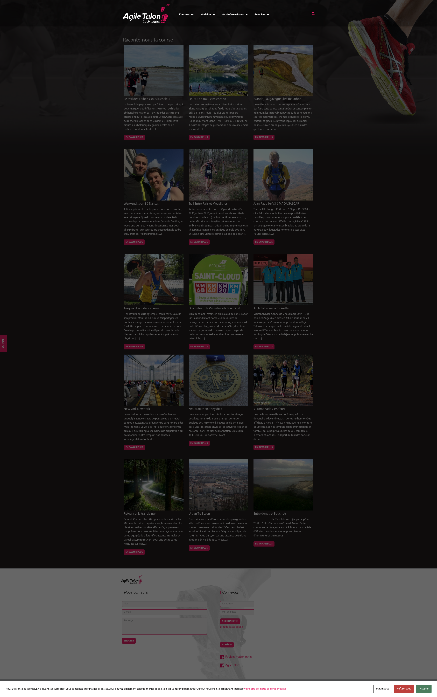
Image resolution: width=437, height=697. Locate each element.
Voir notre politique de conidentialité (265, 689)
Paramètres (382, 688)
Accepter (424, 688)
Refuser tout (404, 688)
